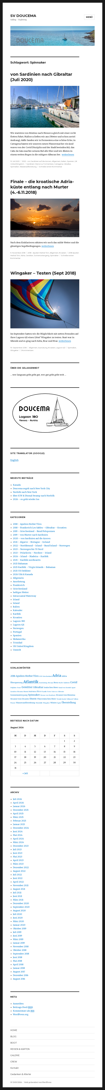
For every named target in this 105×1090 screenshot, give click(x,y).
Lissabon (13, 691)
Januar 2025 (19, 824)
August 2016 (19, 979)
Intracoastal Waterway (24, 596)
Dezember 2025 (21, 810)
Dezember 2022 (21, 867)
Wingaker (14, 350)
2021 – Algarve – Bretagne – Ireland (31, 542)
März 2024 (18, 842)
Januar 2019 (19, 943)
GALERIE (15, 1055)
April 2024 (18, 838)
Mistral (25, 691)
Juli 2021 (17, 892)
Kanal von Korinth (65, 687)
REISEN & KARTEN (20, 1049)
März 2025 (18, 817)
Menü (89, 17)
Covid (73, 682)
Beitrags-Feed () (23, 1007)
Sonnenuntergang (41, 255)
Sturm (33, 698)
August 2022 (19, 871)
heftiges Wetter (21, 592)
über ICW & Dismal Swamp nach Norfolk (34, 495)
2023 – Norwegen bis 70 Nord (28, 549)
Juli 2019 (17, 932)
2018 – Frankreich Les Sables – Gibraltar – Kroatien (39, 527)
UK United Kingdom (23, 646)
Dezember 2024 (21, 828)
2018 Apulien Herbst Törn (24, 676)
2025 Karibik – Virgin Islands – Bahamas (34, 567)
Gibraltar (38, 687)
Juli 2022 (17, 874)
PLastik (44, 691)
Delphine (13, 687)
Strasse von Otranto (19, 699)
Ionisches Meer (51, 687)
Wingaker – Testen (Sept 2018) (43, 273)
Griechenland (20, 588)
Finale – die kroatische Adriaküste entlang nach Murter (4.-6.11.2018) (42, 187)
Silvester (61, 691)
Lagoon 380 (19, 621)
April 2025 (18, 813)
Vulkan (76, 699)
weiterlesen (68, 154)
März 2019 (18, 939)
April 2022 (18, 881)
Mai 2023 (17, 856)
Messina (20, 691)
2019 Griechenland (45, 676)
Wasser (12, 703)
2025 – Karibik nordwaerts (27, 560)
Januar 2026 (19, 806)
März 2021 (18, 899)
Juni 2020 (18, 917)
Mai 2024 (17, 835)
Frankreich (19, 585)
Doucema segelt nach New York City (31, 488)
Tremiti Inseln (61, 699)
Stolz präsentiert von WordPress (37, 1082)
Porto (49, 691)
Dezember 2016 (20, 975)
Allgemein (56, 161)
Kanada (17, 485)
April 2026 (18, 802)
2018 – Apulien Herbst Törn (27, 524)
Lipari (73, 687)
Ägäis (59, 703)
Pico (39, 691)
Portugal (17, 632)
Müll (30, 691)
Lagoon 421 (60, 348)
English (14, 460)
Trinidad (17, 642)
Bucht (61, 683)
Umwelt (17, 650)
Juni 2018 (17, 957)
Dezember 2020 (21, 903)
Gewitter (29, 255)
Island (16, 603)
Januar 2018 (19, 968)
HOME (13, 1030)
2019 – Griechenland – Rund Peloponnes (34, 531)
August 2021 (19, 889)
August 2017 (19, 971)
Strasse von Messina (65, 695)
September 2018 (21, 953)
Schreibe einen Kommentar (50, 167)
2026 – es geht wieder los (26, 499)
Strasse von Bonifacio (47, 695)
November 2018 (21, 946)
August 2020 (19, 910)
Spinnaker (14, 167)
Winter (53, 703)
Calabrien (66, 683)
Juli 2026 (17, 799)
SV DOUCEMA (23, 15)
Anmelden (18, 1003)
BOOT (13, 1043)
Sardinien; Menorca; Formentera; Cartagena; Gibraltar (48, 164)
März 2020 (18, 921)
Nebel (34, 691)
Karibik (17, 614)
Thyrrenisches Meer (46, 699)
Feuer (19, 687)
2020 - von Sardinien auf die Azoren (36, 161)
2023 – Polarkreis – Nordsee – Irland (32, 552)
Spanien (70, 161)
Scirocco (55, 691)
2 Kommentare (27, 350)
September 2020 (21, 907)
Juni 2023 (17, 853)
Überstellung (69, 702)
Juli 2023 (17, 849)
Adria (23, 255)
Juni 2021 (17, 896)
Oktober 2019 (19, 928)
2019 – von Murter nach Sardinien (30, 535)
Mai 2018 (17, 961)
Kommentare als (23, 1011)
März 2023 (18, 864)
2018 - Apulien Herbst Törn (38, 253)
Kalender (17, 610)
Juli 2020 (17, 914)
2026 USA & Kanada (23, 574)
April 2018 (18, 964)
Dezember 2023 (21, 846)
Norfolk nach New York (25, 492)
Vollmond (70, 699)
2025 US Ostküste (22, 570)
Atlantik (31, 681)
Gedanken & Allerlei (20, 1074)
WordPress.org (20, 1014)
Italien (63, 161)
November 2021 (20, 885)
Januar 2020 (19, 925)
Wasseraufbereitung (28, 167)
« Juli (25, 773)
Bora (56, 682)
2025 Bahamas (20, 563)
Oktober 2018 (19, 950)
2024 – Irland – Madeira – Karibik (30, 556)
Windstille (39, 703)
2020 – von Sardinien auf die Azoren (31, 538)
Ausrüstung (42, 348)
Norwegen (18, 628)
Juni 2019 (17, 935)
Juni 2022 (17, 878)
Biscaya (50, 683)
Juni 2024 (18, 831)
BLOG (13, 1036)
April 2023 (18, 860)
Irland (16, 599)
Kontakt (14, 1068)
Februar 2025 (19, 820)
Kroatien (62, 253)
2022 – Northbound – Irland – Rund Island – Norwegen (41, 545)
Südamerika (19, 639)
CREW (13, 1061)
